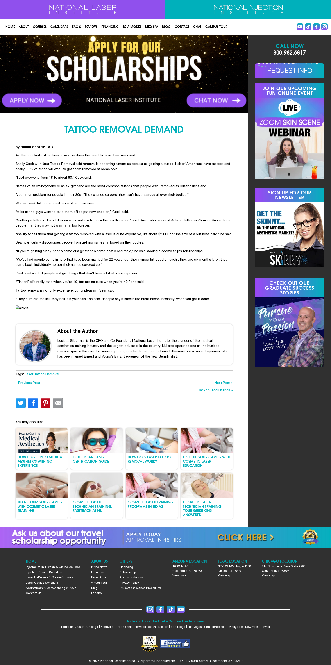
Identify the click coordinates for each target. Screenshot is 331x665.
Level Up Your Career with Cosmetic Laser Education (206, 461)
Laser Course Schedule (42, 582)
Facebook (316, 26)
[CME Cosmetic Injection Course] (248, 9)
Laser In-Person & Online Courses (49, 577)
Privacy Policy (129, 582)
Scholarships (129, 572)
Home (10, 26)
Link (62, 74)
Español (96, 593)
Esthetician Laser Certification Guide (91, 459)
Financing (110, 26)
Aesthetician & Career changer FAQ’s (51, 588)
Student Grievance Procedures (141, 588)
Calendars (59, 26)
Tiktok (308, 26)
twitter (21, 403)
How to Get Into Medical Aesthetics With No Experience (41, 461)
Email (58, 403)
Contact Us (33, 593)
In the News (99, 567)
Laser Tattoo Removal (42, 374)
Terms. (262, 66)
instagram (324, 26)
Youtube (300, 26)
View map (179, 575)
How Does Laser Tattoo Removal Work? (149, 459)
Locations (98, 572)
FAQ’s (76, 26)
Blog (166, 26)
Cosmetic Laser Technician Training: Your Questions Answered (202, 508)
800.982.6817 (289, 52)
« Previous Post (28, 382)
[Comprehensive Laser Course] (82, 9)
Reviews (91, 26)
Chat (197, 26)
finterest (45, 403)
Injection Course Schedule (44, 572)
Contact (182, 26)
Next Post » (224, 382)
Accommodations (132, 577)
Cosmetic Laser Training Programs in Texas (150, 504)
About (24, 26)
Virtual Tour (99, 582)
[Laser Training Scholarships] (165, 537)
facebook (33, 403)
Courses (40, 26)
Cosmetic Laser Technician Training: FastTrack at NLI (92, 506)
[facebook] (175, 644)
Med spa (151, 26)
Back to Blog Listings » (215, 390)
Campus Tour (216, 26)
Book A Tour (100, 577)
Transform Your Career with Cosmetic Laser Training (40, 506)
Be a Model (132, 26)
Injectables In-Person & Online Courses (53, 567)
